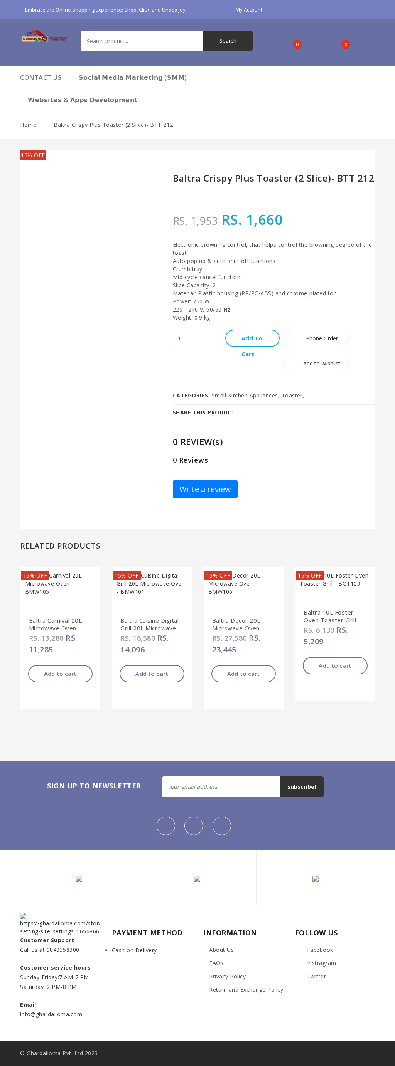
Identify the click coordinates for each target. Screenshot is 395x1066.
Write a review (205, 489)
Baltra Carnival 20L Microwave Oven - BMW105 (55, 628)
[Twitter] (193, 826)
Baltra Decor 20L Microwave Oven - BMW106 (238, 628)
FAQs (216, 963)
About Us (221, 949)
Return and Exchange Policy (246, 989)
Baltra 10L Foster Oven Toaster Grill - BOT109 (332, 620)
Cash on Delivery (134, 950)
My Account (249, 9)
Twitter (315, 976)
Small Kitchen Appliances (245, 395)
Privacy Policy (227, 976)
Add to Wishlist (321, 363)
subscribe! (301, 786)
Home (28, 124)
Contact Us (40, 77)
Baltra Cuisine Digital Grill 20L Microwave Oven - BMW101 (149, 628)
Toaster (292, 395)
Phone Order (321, 338)
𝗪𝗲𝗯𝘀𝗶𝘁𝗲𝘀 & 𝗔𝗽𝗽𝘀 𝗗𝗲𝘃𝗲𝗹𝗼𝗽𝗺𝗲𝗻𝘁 (83, 100)
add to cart (251, 340)
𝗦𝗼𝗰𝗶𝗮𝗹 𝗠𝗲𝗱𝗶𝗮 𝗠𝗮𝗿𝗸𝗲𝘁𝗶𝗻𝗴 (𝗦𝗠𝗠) (133, 77)
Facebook (319, 949)
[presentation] (352, 742)
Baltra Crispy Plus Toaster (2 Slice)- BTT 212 (113, 124)
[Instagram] (222, 826)
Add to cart (60, 673)
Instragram (320, 963)
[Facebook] (166, 826)
